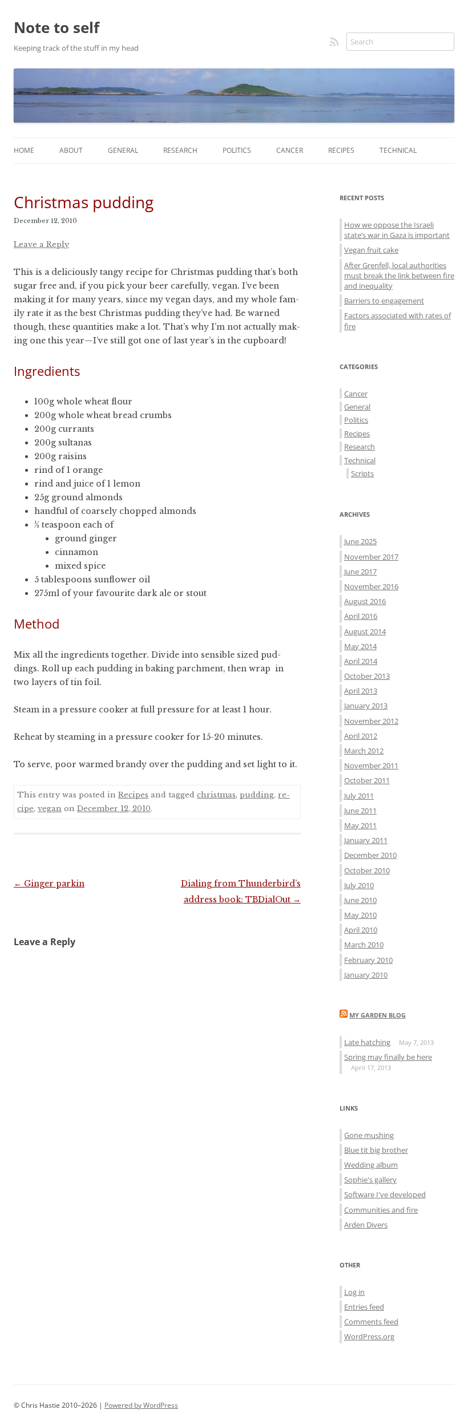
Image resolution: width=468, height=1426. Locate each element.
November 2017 (371, 557)
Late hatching (367, 1042)
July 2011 (359, 796)
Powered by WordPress (141, 1405)
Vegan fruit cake (371, 250)
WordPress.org (369, 1336)
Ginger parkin (49, 883)
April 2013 (360, 691)
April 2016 (360, 616)
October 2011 (367, 780)
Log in (354, 1292)
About (71, 150)
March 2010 (364, 944)
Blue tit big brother (376, 1150)
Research (180, 150)
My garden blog (377, 1015)
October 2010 (367, 870)
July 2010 (359, 885)
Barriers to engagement (384, 300)
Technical (398, 150)
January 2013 (366, 705)
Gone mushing (369, 1135)
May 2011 (360, 825)
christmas (216, 795)
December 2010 (370, 855)
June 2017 (360, 571)
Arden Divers (366, 1225)
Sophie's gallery (370, 1179)
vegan (50, 808)
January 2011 (366, 840)
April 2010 (360, 930)
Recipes (341, 150)
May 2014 (360, 646)
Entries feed (364, 1307)
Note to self (56, 27)
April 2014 (360, 661)
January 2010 (366, 975)
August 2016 (365, 601)
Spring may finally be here (388, 1057)
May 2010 (360, 915)
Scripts (362, 473)
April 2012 (360, 736)
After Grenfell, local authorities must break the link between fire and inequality (399, 275)
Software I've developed (385, 1194)
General (123, 150)
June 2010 (360, 900)
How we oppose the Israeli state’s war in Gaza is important (397, 230)
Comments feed (371, 1321)
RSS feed (335, 41)
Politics (237, 150)
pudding (257, 795)
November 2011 (371, 765)
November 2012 (371, 721)
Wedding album (371, 1165)
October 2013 (367, 676)
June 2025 (360, 541)
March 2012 (364, 751)
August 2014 (365, 631)
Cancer (289, 150)
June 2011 (360, 810)
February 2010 (368, 960)
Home (24, 150)
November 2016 (371, 586)
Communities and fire (381, 1210)
